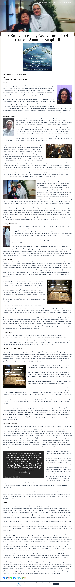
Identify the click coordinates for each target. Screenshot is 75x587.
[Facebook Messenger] (14, 578)
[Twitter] (20, 578)
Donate (59, 2)
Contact (63, 2)
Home (38, 2)
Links (55, 2)
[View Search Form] (72, 3)
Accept (56, 584)
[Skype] (16, 578)
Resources (51, 2)
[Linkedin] (7, 578)
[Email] (23, 578)
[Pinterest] (9, 578)
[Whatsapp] (11, 578)
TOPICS (42, 2)
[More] (25, 578)
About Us (46, 2)
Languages (68, 2)
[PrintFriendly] (18, 578)
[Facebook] (4, 578)
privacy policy (46, 583)
